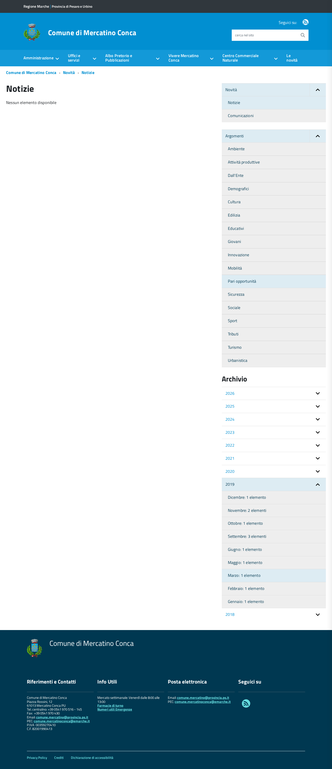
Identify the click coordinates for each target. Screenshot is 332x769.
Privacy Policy (37, 757)
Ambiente (236, 149)
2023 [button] (230, 432)
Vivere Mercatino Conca (183, 58)
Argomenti (234, 136)
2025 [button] (230, 406)
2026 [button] (230, 393)
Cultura (234, 202)
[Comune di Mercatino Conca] (31, 32)
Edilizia (234, 215)
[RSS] (306, 22)
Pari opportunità (242, 281)
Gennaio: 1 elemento (246, 601)
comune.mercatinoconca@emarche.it (62, 721)
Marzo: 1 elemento (244, 575)
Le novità (291, 58)
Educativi (236, 228)
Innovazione (238, 255)
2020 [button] (230, 471)
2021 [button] (230, 458)
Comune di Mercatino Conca (92, 32)
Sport (232, 321)
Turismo (235, 347)
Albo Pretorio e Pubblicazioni (118, 58)
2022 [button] (230, 445)
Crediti (59, 757)
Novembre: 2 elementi (247, 510)
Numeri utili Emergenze (114, 709)
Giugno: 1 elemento (245, 549)
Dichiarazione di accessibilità (92, 757)
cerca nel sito (244, 35)
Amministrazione (38, 58)
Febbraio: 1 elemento (246, 588)
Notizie (88, 72)
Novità (69, 72)
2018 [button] (230, 614)
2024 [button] (230, 419)
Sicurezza (236, 294)
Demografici (238, 189)
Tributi (233, 334)
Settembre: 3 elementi (247, 536)
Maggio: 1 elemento (245, 562)
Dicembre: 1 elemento (247, 497)
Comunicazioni (241, 116)
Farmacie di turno (110, 705)
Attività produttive (244, 162)
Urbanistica (238, 360)
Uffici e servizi (74, 58)
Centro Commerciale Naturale (240, 58)
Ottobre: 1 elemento (245, 523)
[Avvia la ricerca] (303, 35)
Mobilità (235, 268)
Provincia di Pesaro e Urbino (72, 6)
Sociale (234, 308)
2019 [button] (230, 484)
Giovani (234, 241)
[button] (318, 89)
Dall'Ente (236, 175)
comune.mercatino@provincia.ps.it (62, 717)
